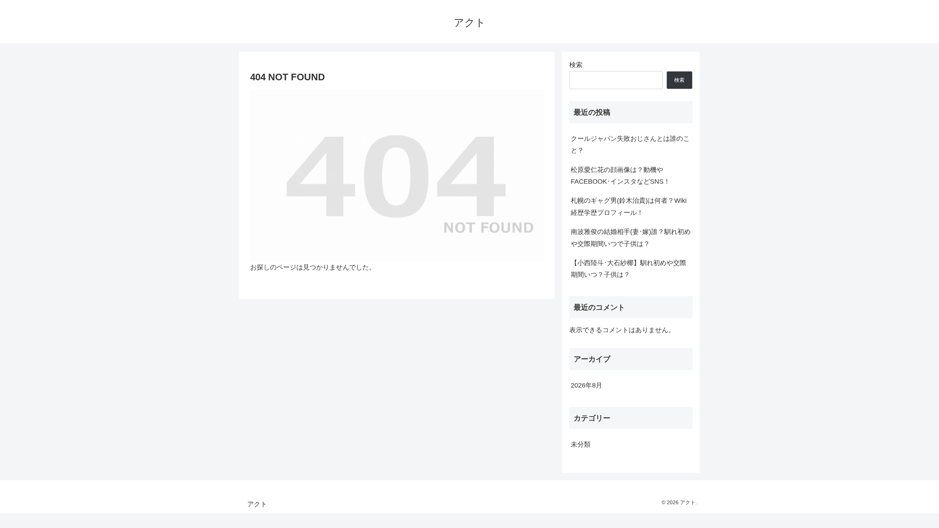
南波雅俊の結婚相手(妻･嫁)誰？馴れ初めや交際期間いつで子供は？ (631, 237)
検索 (575, 65)
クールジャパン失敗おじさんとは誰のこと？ (630, 144)
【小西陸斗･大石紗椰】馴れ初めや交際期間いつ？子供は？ (628, 268)
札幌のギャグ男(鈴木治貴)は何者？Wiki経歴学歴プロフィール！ (629, 206)
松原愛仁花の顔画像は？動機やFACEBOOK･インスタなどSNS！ (620, 175)
